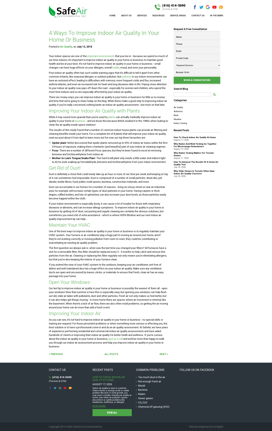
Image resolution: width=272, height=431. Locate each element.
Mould (141, 385)
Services (142, 15)
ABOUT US (126, 15)
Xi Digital (218, 426)
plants (111, 117)
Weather (177, 119)
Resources (158, 15)
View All (112, 412)
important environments (100, 56)
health (115, 67)
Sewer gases (145, 398)
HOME (112, 15)
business (80, 120)
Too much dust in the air (151, 377)
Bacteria (142, 389)
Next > (164, 354)
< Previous (56, 354)
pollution (126, 76)
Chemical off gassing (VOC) (153, 406)
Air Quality (66, 46)
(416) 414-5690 (173, 7)
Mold (176, 115)
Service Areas (178, 15)
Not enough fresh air (149, 381)
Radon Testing (180, 123)
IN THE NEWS (216, 15)
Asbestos (178, 111)
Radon (141, 394)
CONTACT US (197, 15)
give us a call (115, 338)
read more (99, 406)
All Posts (111, 354)
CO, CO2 (142, 402)
